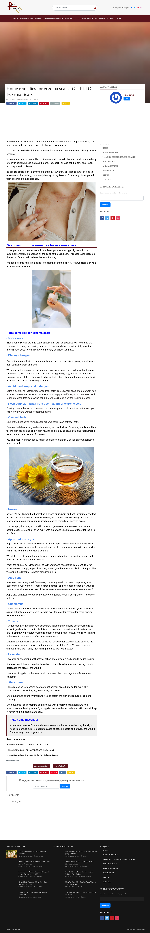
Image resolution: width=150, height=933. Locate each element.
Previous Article (42, 766)
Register (117, 8)
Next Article (59, 766)
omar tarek (129, 94)
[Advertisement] (51, 123)
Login (126, 8)
